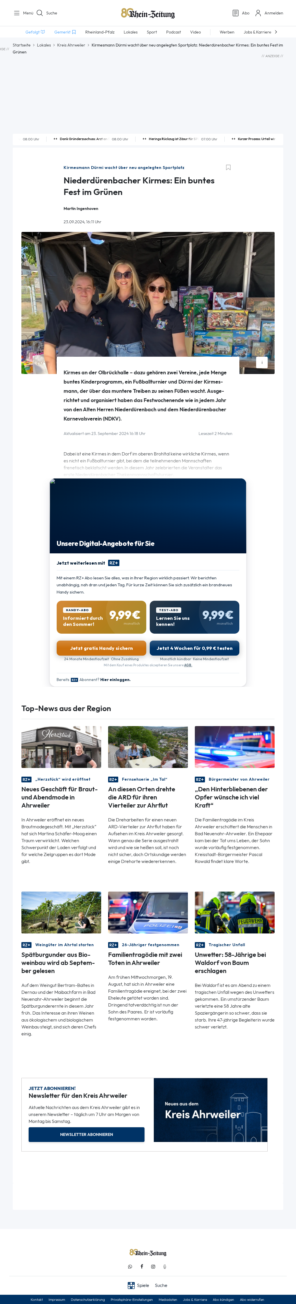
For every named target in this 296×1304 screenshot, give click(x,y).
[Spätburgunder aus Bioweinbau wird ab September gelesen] (61, 912)
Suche (51, 13)
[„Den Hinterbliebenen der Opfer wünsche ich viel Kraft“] (235, 747)
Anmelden (273, 13)
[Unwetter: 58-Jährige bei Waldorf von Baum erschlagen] (235, 912)
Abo (245, 13)
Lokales (44, 45)
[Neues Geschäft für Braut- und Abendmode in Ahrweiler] (61, 747)
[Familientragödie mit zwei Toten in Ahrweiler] (148, 912)
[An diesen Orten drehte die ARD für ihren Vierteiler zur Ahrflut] (148, 747)
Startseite (22, 45)
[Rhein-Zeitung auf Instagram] (153, 1267)
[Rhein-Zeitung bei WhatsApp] (130, 1267)
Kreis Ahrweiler (71, 45)
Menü (26, 13)
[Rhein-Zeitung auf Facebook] (142, 1267)
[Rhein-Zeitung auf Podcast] (165, 1267)
